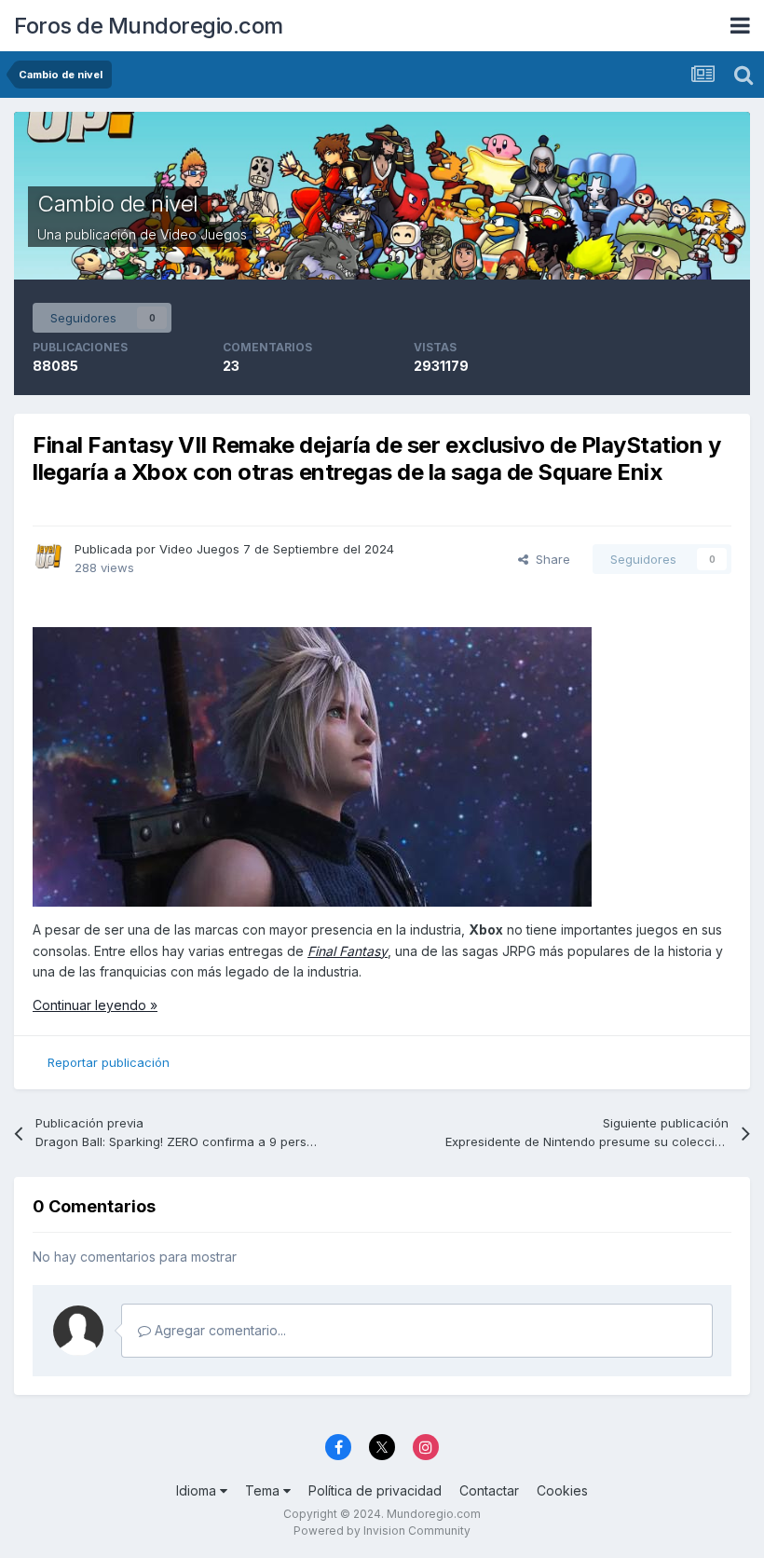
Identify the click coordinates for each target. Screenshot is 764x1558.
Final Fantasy (347, 951)
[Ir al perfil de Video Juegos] (48, 556)
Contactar (489, 1490)
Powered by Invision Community (382, 1531)
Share (549, 559)
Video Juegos (203, 234)
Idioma (198, 1490)
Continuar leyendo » (95, 1005)
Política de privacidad (375, 1490)
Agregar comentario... (218, 1330)
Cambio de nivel (117, 203)
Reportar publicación (109, 1062)
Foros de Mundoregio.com (148, 25)
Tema (264, 1490)
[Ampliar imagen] (312, 765)
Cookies (562, 1490)
